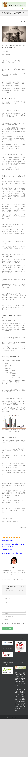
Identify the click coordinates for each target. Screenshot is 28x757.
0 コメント (23, 579)
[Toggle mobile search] (22, 8)
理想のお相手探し (16, 579)
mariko (4, 579)
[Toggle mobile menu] (25, 8)
